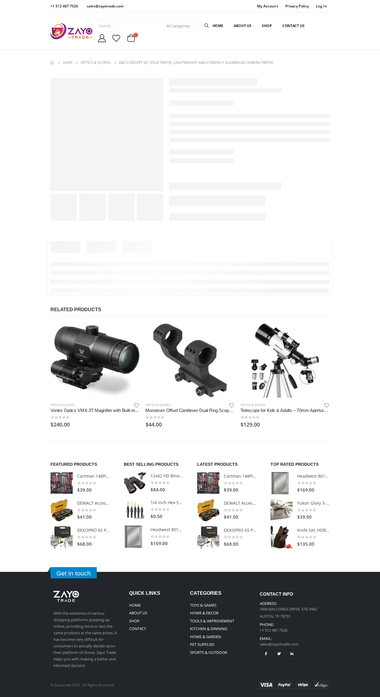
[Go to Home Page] (52, 62)
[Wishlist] (116, 38)
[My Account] (101, 38)
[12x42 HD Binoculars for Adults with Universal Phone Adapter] (135, 483)
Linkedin (291, 653)
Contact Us (293, 25)
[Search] (207, 26)
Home (218, 25)
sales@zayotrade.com (279, 644)
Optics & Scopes (62, 405)
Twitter (278, 653)
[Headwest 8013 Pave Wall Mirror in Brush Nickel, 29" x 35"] (135, 536)
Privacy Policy (297, 6)
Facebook (265, 653)
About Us (242, 25)
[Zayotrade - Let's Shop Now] (71, 31)
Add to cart (129, 333)
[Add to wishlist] (137, 404)
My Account (267, 6)
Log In (321, 6)
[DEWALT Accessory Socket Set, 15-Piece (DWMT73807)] (61, 510)
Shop (267, 25)
